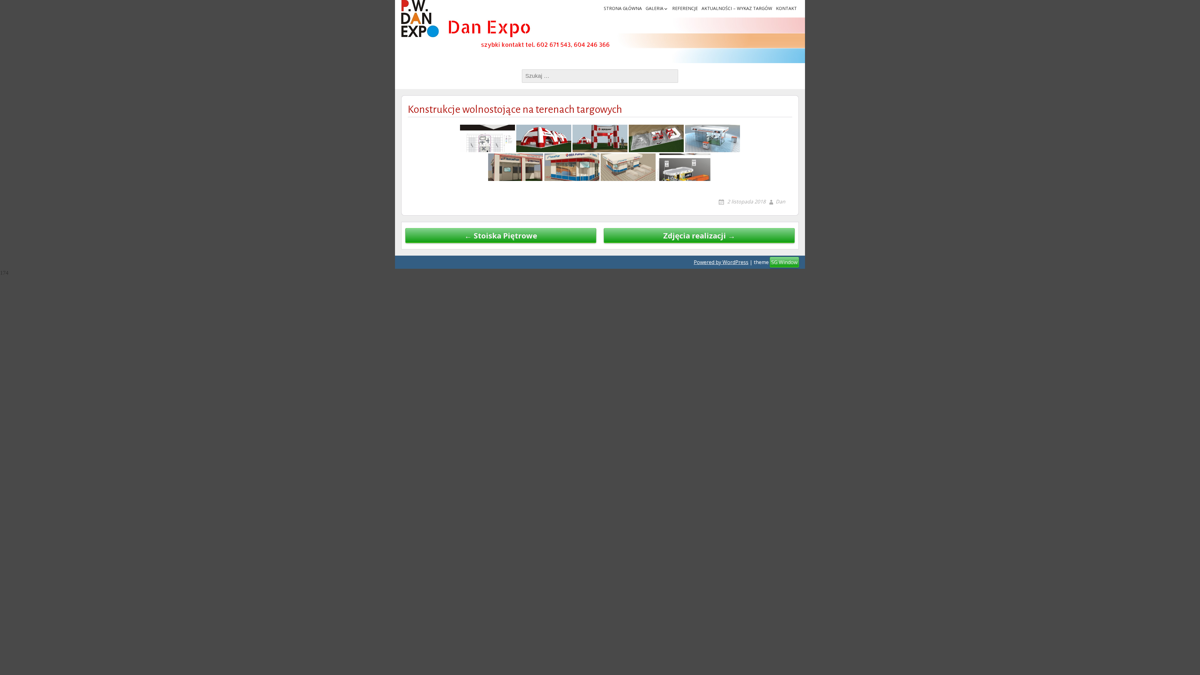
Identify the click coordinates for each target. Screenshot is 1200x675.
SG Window (784, 262)
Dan (780, 201)
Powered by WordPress (721, 262)
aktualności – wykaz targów (737, 8)
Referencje (685, 8)
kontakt (786, 8)
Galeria (654, 8)
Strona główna (623, 8)
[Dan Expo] (420, 18)
